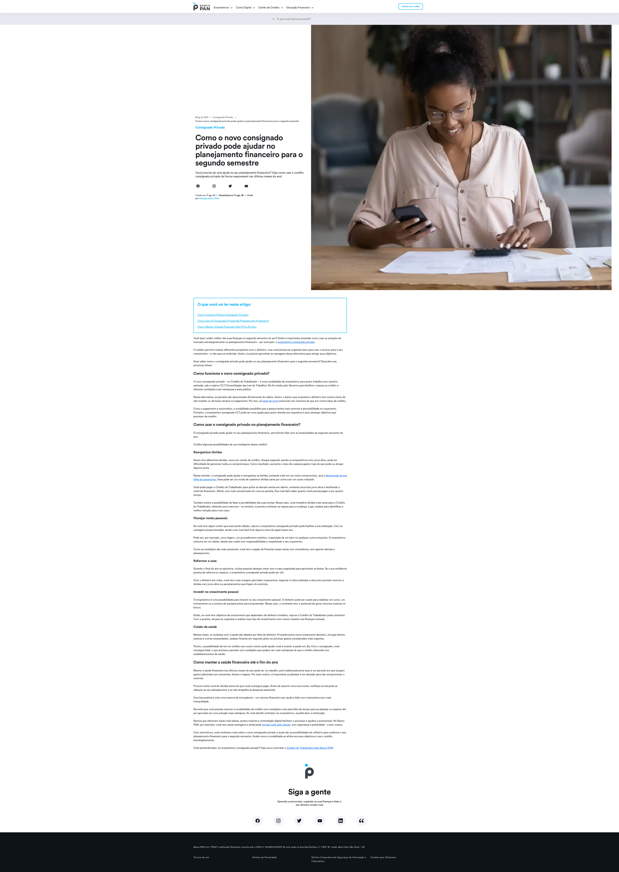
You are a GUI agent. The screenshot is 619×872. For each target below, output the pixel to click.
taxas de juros (270, 400)
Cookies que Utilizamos (383, 857)
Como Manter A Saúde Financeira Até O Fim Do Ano (227, 326)
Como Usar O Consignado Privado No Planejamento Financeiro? (234, 320)
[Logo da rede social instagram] (278, 821)
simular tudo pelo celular (276, 724)
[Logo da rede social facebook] (257, 821)
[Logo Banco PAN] (201, 6)
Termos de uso (201, 857)
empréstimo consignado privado (296, 342)
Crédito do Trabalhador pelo (303, 747)
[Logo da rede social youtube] (320, 821)
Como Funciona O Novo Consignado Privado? (223, 315)
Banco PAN (326, 747)
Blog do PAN (201, 117)
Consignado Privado (223, 117)
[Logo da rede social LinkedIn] (340, 821)
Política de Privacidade (264, 857)
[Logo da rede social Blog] (361, 821)
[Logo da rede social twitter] (299, 821)
